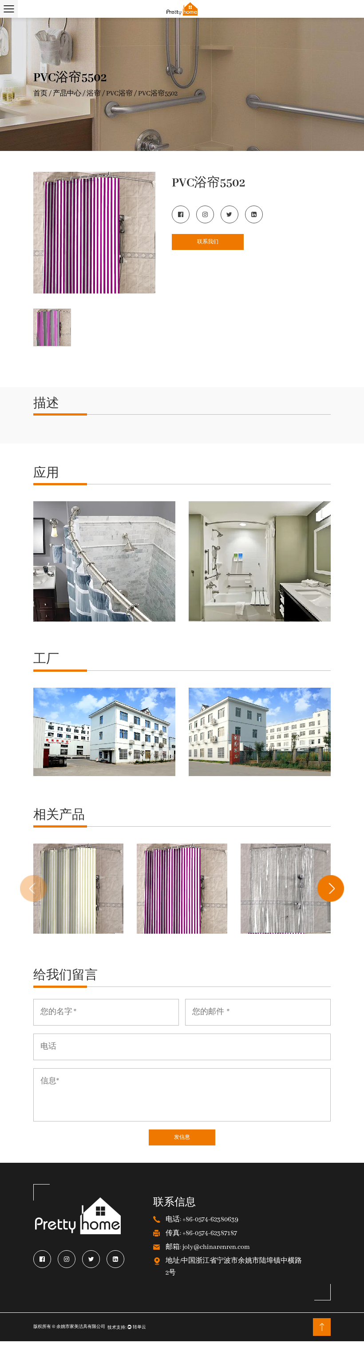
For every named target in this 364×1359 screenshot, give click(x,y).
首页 (40, 93)
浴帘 (94, 93)
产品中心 (67, 93)
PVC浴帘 (119, 93)
